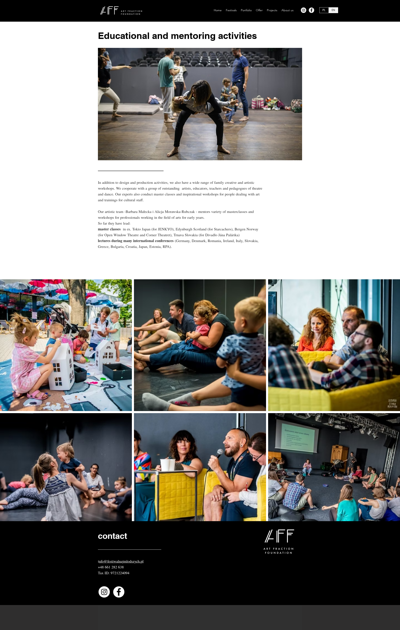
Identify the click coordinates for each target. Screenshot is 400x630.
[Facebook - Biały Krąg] (311, 10)
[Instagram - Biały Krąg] (303, 10)
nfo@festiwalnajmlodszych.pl (121, 561)
